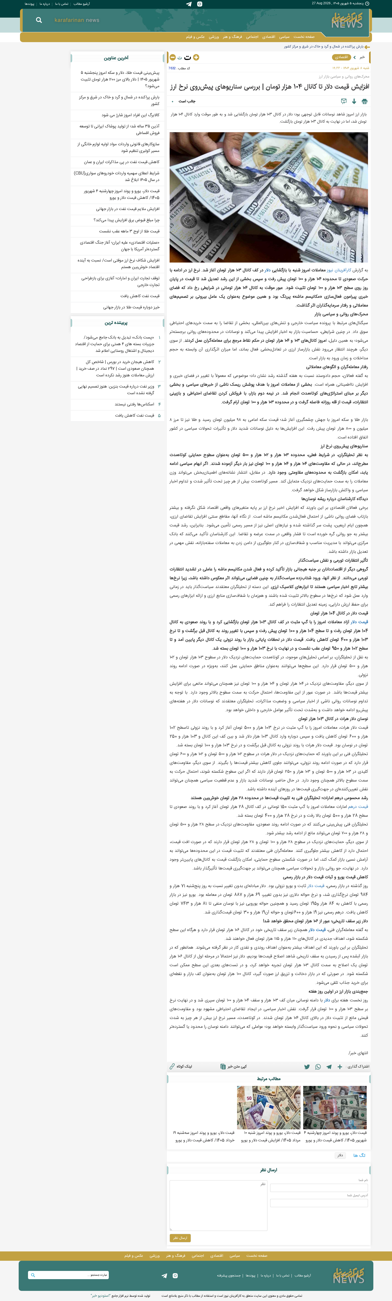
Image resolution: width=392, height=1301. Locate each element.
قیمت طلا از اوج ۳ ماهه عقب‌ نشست (129, 231)
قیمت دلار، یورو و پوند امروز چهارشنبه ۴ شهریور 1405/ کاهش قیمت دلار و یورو (121, 194)
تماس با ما (61, 4)
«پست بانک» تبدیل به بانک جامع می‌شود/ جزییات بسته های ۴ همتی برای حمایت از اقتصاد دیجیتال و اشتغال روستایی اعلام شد (114, 344)
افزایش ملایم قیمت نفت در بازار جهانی (127, 209)
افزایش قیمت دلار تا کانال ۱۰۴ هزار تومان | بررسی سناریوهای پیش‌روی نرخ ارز (269, 86)
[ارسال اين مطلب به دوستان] (344, 101)
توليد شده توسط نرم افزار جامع (120, 1296)
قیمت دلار (359, 622)
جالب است (187, 101)
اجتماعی (252, 37)
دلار (268, 270)
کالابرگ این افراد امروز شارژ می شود (338, 47)
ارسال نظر (180, 1238)
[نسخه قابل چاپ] (364, 101)
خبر (362, 57)
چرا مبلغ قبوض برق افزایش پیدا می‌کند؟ (126, 220)
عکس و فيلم (195, 37)
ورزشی (214, 37)
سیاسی (284, 37)
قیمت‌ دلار (315, 886)
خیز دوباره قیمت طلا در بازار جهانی (131, 307)
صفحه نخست (304, 37)
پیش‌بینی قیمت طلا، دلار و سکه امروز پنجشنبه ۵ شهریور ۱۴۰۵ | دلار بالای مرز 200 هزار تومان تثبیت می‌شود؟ (120, 80)
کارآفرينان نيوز (339, 270)
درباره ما (45, 4)
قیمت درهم (358, 807)
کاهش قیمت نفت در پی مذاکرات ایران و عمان (121, 162)
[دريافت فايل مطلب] (354, 101)
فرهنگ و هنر (232, 37)
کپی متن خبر (237, 1067)
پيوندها (29, 4)
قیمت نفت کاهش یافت (140, 296)
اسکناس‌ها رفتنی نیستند (134, 404)
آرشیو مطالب (82, 4)
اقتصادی (268, 37)
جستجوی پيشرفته (229, 1275)
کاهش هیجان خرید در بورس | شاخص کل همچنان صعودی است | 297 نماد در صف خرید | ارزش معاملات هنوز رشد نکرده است (115, 369)
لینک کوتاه (184, 1067)
